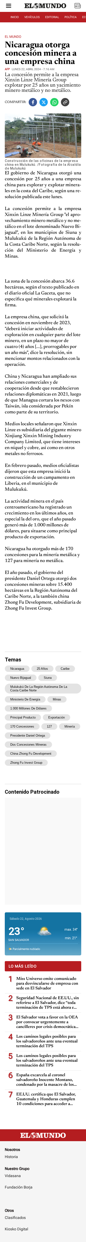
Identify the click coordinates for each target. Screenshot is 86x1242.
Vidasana (13, 1176)
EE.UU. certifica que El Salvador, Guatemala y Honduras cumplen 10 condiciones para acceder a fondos (46, 1099)
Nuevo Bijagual (20, 678)
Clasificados (15, 1217)
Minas (57, 699)
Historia (11, 1156)
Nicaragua (17, 668)
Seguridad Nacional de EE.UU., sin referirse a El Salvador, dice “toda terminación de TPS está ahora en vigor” (47, 1003)
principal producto (23, 717)
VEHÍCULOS (32, 17)
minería (69, 726)
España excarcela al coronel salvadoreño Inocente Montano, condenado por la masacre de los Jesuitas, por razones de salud (45, 1080)
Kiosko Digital (16, 1229)
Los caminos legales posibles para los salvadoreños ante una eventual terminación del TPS (47, 1041)
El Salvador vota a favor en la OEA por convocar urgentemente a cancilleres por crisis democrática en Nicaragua (47, 1022)
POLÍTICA (70, 17)
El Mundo (13, 37)
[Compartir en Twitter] (43, 102)
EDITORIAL (52, 17)
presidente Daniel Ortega (27, 735)
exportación (56, 717)
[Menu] (8, 6)
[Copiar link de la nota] (65, 102)
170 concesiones (22, 726)
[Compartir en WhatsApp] (54, 102)
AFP (7, 69)
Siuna (48, 678)
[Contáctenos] (43, 1201)
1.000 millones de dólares (28, 708)
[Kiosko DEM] (77, 6)
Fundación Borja (18, 1187)
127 (49, 726)
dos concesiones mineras (28, 744)
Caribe (65, 668)
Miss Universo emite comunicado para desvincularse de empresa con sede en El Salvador (47, 984)
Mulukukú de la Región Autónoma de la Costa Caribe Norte (38, 688)
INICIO (15, 17)
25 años (42, 668)
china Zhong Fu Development (30, 753)
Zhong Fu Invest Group (26, 762)
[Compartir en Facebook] (33, 102)
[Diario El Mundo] (45, 10)
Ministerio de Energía (25, 699)
